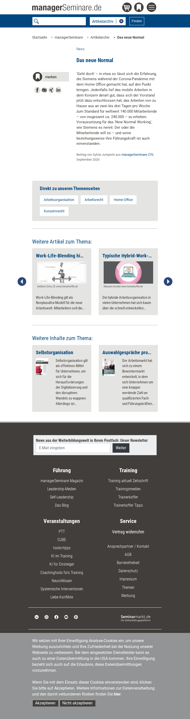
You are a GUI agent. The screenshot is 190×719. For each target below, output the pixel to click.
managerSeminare (69, 37)
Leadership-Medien (61, 489)
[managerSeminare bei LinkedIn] (36, 616)
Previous (22, 281)
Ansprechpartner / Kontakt (128, 546)
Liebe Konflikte (61, 597)
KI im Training (61, 556)
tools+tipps (62, 547)
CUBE (61, 539)
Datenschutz (128, 571)
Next (168, 281)
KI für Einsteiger (61, 564)
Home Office (123, 200)
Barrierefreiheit (128, 562)
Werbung (128, 595)
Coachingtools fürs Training (61, 572)
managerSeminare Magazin (62, 480)
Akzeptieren (45, 703)
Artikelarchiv (100, 37)
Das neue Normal (130, 37)
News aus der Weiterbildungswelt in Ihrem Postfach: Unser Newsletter (92, 440)
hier (117, 694)
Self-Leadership (61, 497)
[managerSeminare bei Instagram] (46, 616)
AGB (128, 554)
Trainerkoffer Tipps (128, 505)
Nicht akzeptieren (77, 703)
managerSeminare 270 (137, 154)
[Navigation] (152, 7)
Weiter (121, 448)
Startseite (39, 37)
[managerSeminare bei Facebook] (56, 616)
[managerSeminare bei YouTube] (66, 616)
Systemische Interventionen (62, 589)
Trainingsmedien (128, 489)
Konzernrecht (54, 211)
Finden (137, 21)
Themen (128, 587)
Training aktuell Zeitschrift (128, 480)
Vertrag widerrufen (128, 531)
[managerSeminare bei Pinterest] (75, 616)
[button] (50, 77)
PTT (62, 531)
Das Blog (62, 505)
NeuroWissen (62, 580)
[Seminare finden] (136, 618)
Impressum (128, 579)
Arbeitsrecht (94, 200)
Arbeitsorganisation (59, 200)
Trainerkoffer (128, 497)
